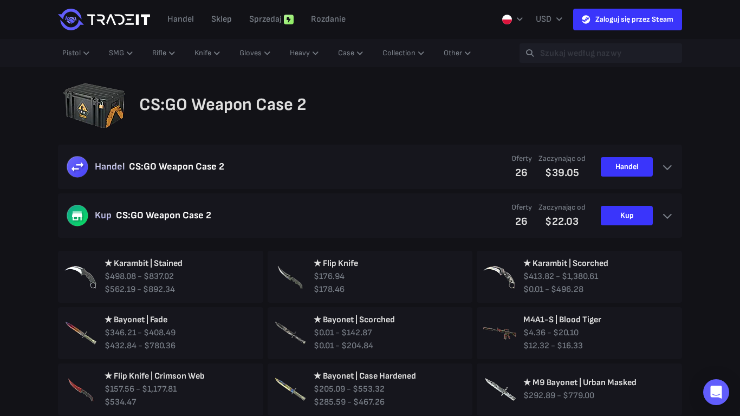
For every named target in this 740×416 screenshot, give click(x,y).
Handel (180, 19)
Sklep (221, 19)
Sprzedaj (265, 19)
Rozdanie (328, 19)
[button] (716, 392)
